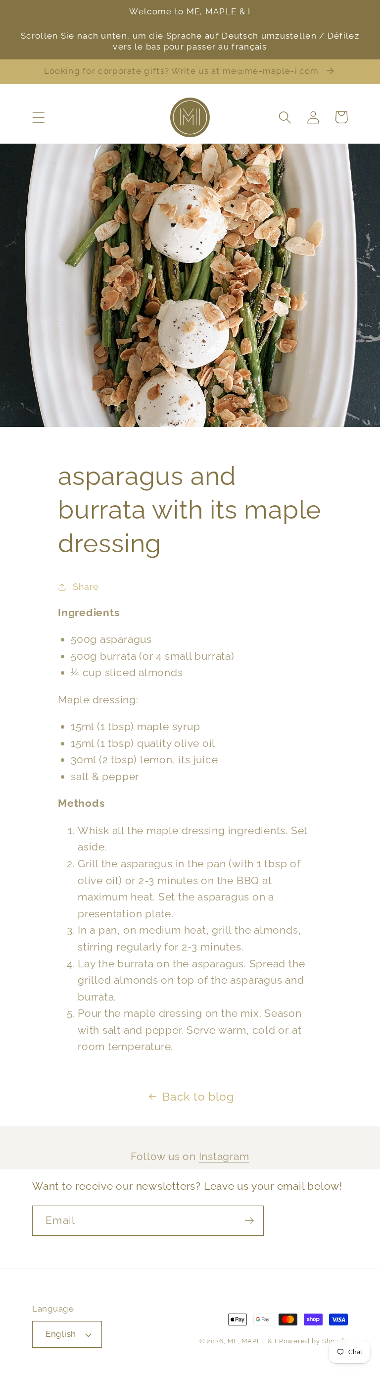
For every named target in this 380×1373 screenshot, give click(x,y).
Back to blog (198, 1096)
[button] (38, 117)
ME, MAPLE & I (252, 1341)
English (61, 1334)
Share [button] (86, 586)
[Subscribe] (249, 1221)
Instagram (224, 1156)
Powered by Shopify (313, 1341)
